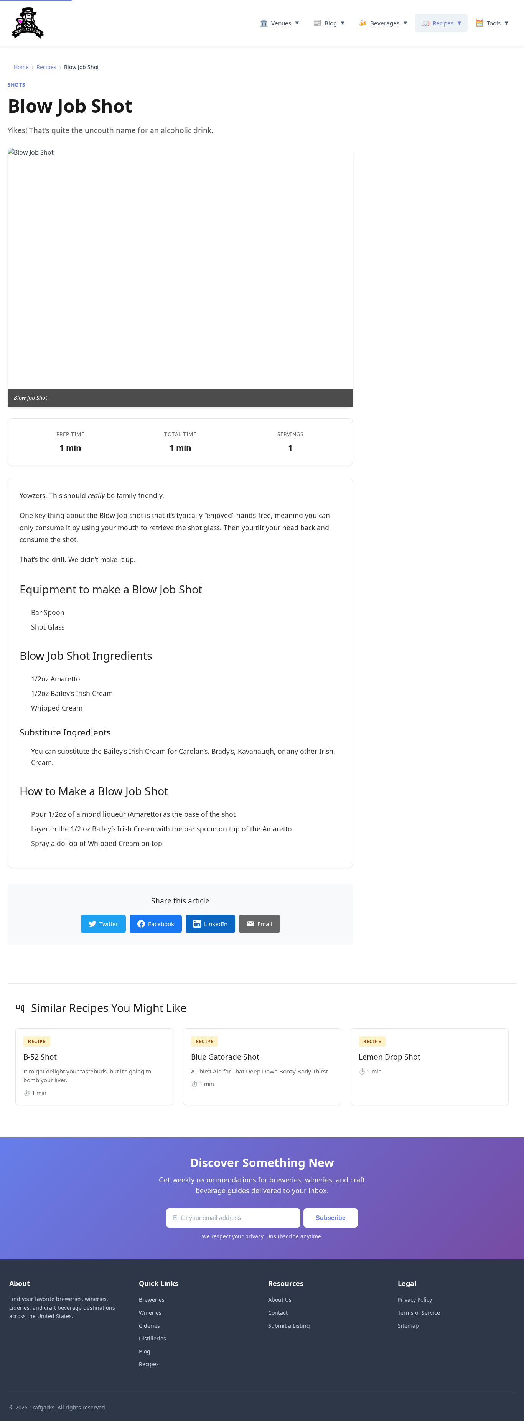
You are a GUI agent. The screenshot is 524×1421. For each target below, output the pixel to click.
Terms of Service (419, 1312)
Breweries (152, 1299)
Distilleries (152, 1338)
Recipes (46, 67)
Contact (278, 1312)
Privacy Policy (415, 1299)
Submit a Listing (289, 1325)
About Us (280, 1299)
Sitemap (408, 1325)
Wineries (150, 1312)
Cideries (149, 1325)
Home (21, 67)
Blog (144, 1351)
